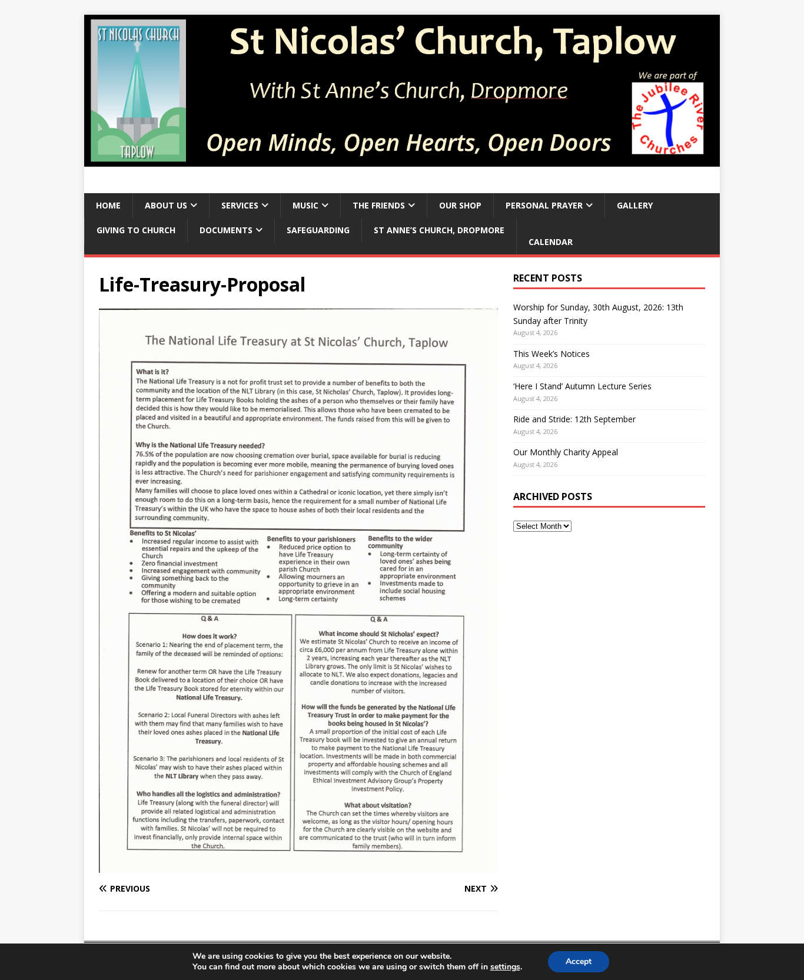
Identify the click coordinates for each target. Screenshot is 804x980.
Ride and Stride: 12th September (574, 419)
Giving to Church (136, 230)
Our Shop (460, 205)
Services (239, 205)
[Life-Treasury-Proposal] (298, 866)
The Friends (379, 205)
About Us (166, 205)
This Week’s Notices (551, 353)
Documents (226, 230)
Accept (579, 961)
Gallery (635, 205)
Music (305, 205)
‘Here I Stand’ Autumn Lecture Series (582, 386)
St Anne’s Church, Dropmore (439, 230)
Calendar (551, 241)
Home (108, 205)
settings (505, 967)
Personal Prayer (544, 205)
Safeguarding (318, 230)
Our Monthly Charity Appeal (565, 452)
